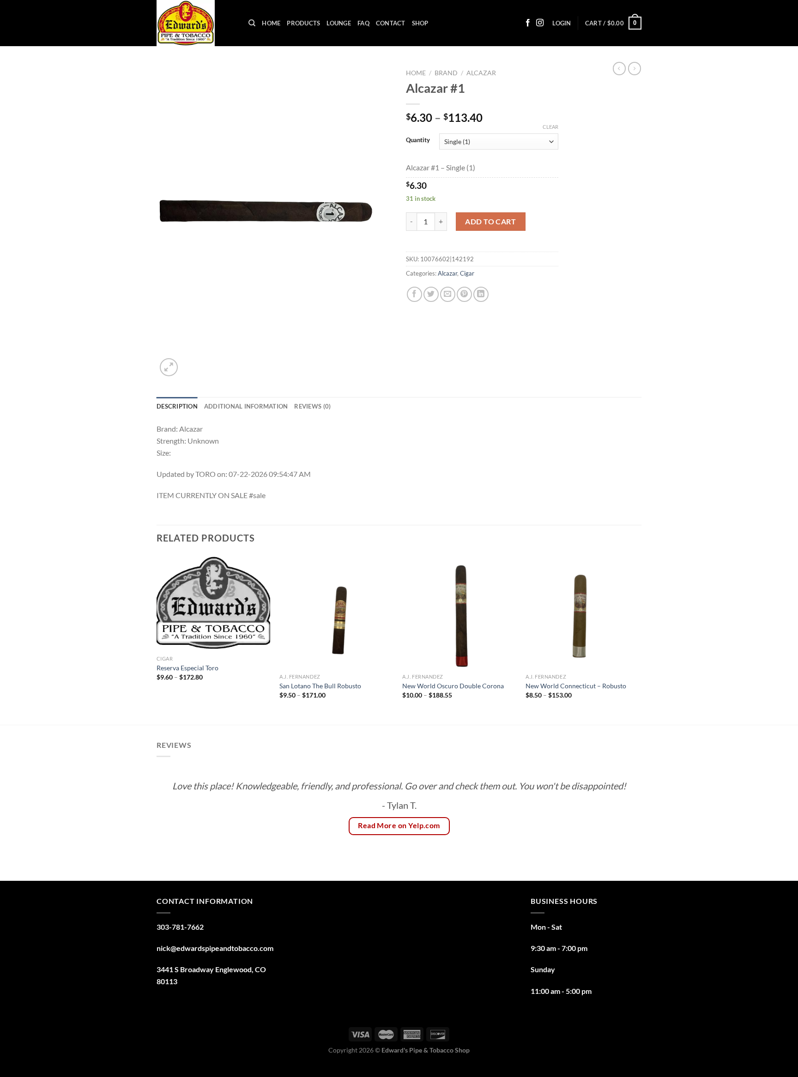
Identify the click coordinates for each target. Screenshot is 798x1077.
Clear (550, 127)
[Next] (639, 639)
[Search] (251, 23)
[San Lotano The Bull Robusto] (336, 612)
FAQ (363, 23)
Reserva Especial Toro (188, 668)
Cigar (467, 273)
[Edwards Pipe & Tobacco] (196, 23)
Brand (446, 73)
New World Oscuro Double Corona (453, 686)
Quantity (418, 140)
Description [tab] (177, 406)
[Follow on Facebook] (528, 23)
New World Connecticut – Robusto (576, 686)
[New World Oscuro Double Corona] (459, 612)
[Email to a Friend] (447, 294)
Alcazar (481, 73)
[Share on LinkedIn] (481, 294)
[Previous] (157, 639)
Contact (390, 23)
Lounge (338, 23)
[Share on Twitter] (431, 294)
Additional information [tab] (246, 406)
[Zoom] (169, 367)
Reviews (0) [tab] (312, 406)
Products (303, 23)
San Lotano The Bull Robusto (321, 686)
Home (271, 23)
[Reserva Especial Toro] (214, 603)
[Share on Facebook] (414, 294)
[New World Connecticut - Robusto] (583, 612)
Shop (420, 23)
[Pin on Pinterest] (464, 294)
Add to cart (490, 221)
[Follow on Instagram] (540, 23)
